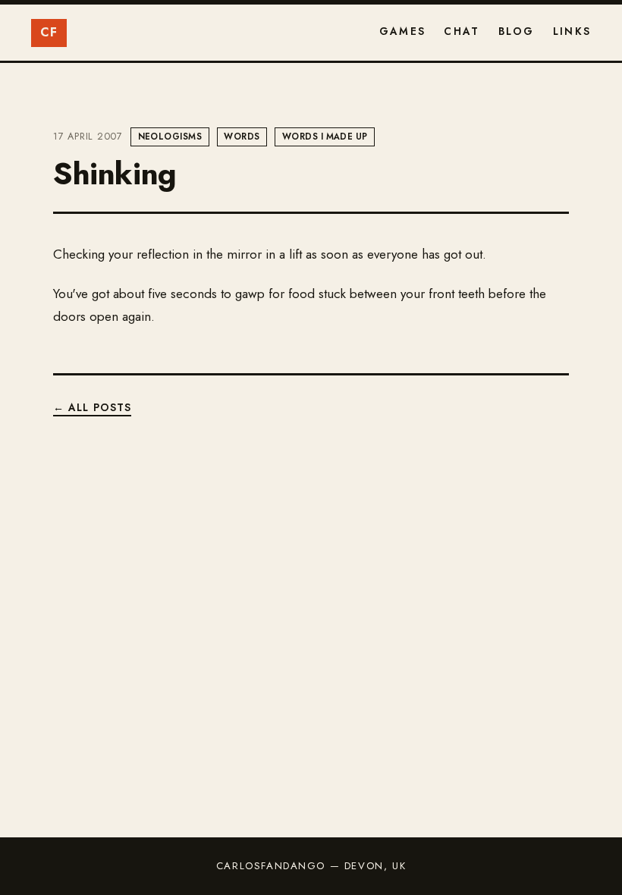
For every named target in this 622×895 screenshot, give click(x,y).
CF (49, 32)
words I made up (325, 136)
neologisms (170, 136)
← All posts (92, 407)
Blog (516, 31)
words (241, 136)
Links (572, 31)
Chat (461, 31)
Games (402, 31)
